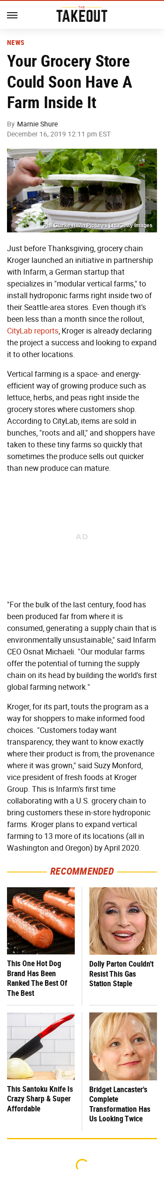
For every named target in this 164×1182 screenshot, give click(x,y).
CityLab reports (33, 331)
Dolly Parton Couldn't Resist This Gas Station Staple (121, 973)
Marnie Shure (37, 124)
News (15, 42)
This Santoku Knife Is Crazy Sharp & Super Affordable (40, 1098)
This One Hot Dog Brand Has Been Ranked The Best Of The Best (37, 978)
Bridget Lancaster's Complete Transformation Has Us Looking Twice (119, 1104)
